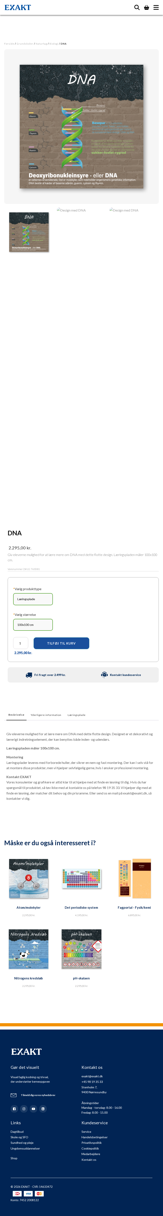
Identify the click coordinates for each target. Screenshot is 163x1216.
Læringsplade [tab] (77, 715)
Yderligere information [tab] (46, 715)
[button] (28, 232)
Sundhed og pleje (22, 1142)
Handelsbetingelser (95, 1137)
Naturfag (41, 43)
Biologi (53, 43)
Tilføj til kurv (61, 643)
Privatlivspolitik (92, 1142)
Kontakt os (89, 1159)
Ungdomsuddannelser (25, 1148)
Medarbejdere (91, 1154)
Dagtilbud (17, 1131)
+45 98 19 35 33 (92, 1081)
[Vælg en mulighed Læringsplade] (33, 599)
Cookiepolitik (90, 1148)
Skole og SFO (19, 1137)
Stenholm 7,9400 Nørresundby (94, 1089)
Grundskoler (25, 43)
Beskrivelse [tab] (16, 714)
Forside (9, 43)
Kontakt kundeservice (125, 675)
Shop (14, 1158)
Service (86, 1131)
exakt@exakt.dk (92, 1076)
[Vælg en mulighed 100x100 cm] (33, 625)
